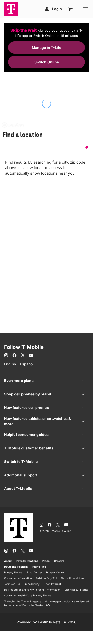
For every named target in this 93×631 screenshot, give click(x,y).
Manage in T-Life (46, 47)
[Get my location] (87, 147)
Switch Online (46, 62)
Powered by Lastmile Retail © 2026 (46, 622)
